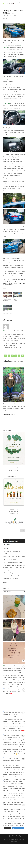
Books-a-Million (14, 470)
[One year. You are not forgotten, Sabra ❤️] (14, 630)
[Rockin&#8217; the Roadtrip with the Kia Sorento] (7, 294)
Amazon (12, 468)
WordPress (14, 841)
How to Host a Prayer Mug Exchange (14, 556)
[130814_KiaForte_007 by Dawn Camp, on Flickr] (14, 144)
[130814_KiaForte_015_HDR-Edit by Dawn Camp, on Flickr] (14, 30)
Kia (10, 279)
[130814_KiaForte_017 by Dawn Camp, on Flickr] (14, 216)
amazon (10, 411)
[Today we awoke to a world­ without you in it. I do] (14, 676)
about (21, 408)
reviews (18, 16)
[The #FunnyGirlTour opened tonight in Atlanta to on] (14, 768)
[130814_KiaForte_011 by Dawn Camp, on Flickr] (14, 200)
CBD (14, 472)
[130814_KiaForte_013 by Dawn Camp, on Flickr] (14, 66)
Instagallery (6, 103)
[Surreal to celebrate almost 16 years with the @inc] (14, 722)
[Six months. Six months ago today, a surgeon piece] (14, 745)
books (5, 411)
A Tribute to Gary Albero (10, 573)
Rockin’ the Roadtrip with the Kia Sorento (7, 299)
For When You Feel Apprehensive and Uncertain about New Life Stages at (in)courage (14, 568)
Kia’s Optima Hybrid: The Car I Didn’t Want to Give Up (7, 313)
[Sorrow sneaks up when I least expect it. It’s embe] (14, 653)
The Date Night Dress (9, 559)
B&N (17, 468)
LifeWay (12, 514)
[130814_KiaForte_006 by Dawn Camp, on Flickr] (14, 117)
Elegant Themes (14, 839)
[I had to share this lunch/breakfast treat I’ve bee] (14, 606)
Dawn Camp (7, 16)
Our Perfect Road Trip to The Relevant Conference (17, 300)
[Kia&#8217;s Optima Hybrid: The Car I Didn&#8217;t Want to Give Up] (7, 307)
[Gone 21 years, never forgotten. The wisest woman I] (14, 699)
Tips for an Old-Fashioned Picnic (12, 562)
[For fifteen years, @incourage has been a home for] (14, 814)
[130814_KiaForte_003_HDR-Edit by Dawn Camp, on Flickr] (14, 246)
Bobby (5, 331)
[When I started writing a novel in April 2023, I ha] (14, 791)
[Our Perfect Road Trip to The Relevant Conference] (17, 294)
